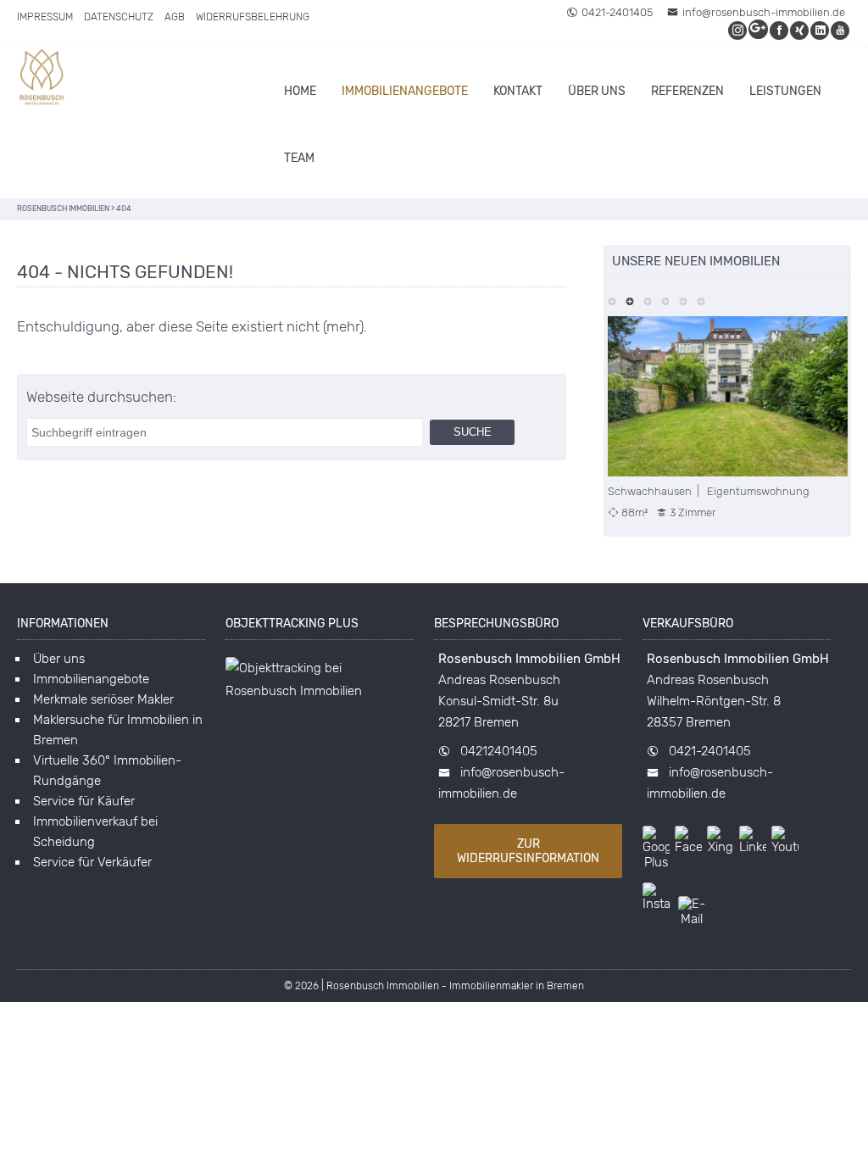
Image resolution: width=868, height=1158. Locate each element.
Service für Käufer (84, 801)
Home (300, 91)
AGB (174, 17)
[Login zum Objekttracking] (319, 691)
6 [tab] (701, 299)
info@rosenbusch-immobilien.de (763, 12)
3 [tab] (648, 299)
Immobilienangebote (405, 91)
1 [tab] (612, 299)
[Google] (759, 30)
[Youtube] (841, 30)
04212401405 (498, 751)
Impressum (45, 17)
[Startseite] (42, 79)
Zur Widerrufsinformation (528, 851)
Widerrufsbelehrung (252, 17)
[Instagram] (738, 30)
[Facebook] (780, 30)
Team (299, 158)
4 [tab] (665, 299)
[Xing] (800, 30)
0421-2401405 (617, 12)
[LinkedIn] (820, 30)
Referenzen (687, 91)
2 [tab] (630, 299)
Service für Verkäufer (92, 862)
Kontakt (517, 91)
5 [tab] (683, 299)
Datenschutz (118, 17)
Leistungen (785, 91)
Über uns (597, 91)
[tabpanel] (728, 418)
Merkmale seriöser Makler (103, 699)
